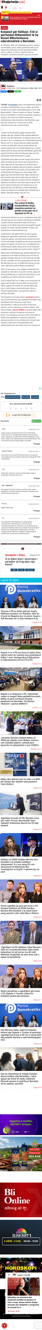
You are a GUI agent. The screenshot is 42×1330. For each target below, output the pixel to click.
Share (4, 91)
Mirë (14, 570)
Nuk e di (30, 570)
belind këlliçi (25, 397)
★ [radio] (10, 408)
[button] (4, 1325)
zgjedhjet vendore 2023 (13, 397)
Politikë (4, 28)
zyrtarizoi (29, 297)
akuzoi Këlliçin (18, 310)
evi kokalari (35, 397)
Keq (21, 570)
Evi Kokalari (13, 105)
